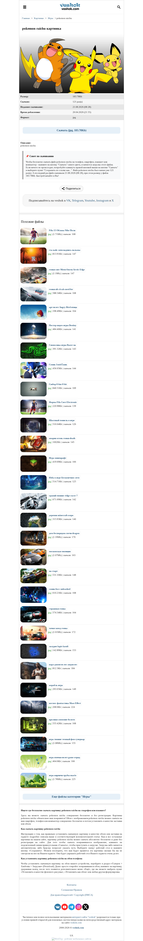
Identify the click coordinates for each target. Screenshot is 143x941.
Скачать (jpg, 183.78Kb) (71, 130)
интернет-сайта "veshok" (84, 917)
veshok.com (76, 922)
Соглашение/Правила (71, 890)
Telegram (77, 200)
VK (68, 200)
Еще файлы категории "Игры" (71, 796)
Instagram (102, 200)
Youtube (90, 200)
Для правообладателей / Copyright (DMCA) (71, 895)
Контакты (71, 884)
